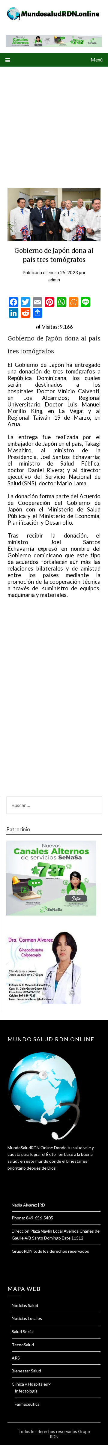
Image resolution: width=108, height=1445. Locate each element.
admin (54, 279)
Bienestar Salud (26, 1370)
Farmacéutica (27, 1404)
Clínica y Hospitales (30, 1384)
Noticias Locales (27, 1318)
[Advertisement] (54, 124)
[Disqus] (54, 704)
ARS (16, 1357)
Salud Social (23, 1331)
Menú (97, 59)
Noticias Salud (25, 1305)
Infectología (26, 1390)
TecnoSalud (23, 1344)
